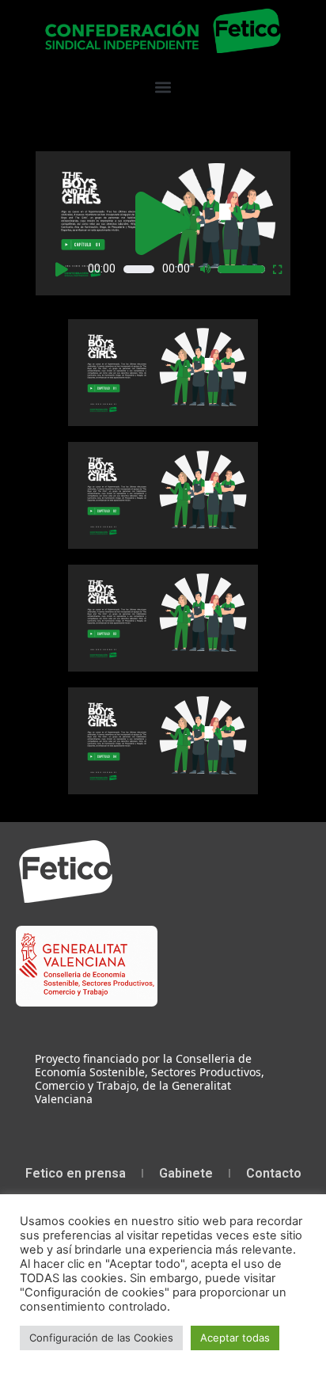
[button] (163, 87)
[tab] (163, 372)
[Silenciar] (205, 269)
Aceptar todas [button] (235, 1337)
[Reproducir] (62, 269)
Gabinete (186, 1173)
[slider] (241, 269)
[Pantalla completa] (277, 269)
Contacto (273, 1173)
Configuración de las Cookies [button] (101, 1337)
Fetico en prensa (75, 1173)
